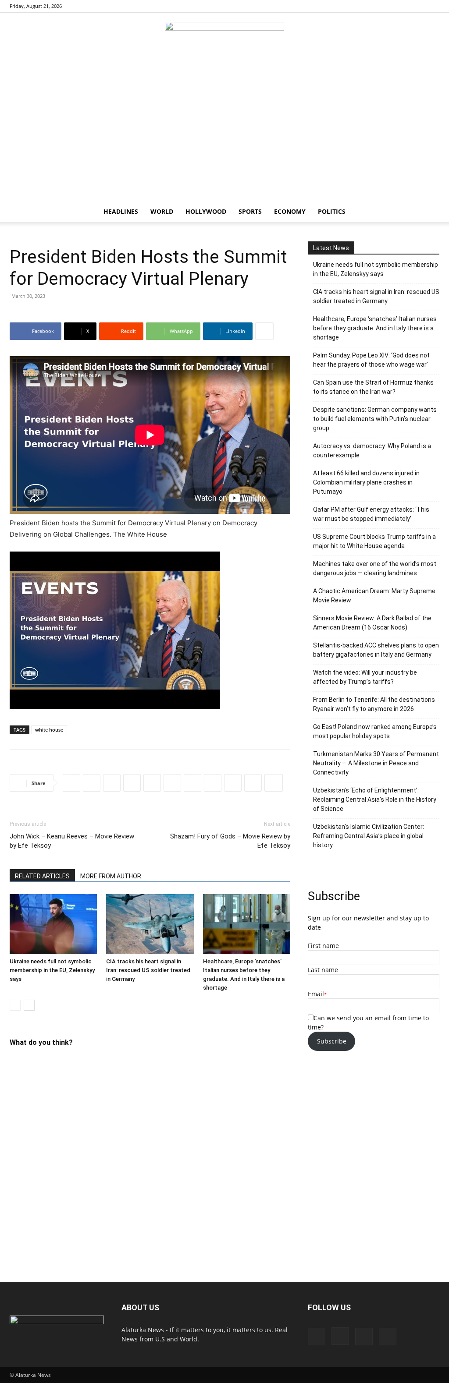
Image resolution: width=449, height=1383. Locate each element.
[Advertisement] (224, 135)
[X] (432, 6)
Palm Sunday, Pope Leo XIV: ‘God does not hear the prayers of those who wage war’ (371, 360)
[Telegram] (172, 783)
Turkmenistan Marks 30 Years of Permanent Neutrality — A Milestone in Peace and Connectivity (376, 763)
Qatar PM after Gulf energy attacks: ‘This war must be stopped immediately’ (371, 514)
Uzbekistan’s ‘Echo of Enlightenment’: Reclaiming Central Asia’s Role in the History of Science (374, 799)
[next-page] (29, 1005)
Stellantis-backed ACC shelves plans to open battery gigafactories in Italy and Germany (376, 650)
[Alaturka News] (224, 41)
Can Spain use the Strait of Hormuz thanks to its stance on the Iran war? (373, 387)
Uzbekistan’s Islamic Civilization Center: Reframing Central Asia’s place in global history (368, 836)
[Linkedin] (152, 783)
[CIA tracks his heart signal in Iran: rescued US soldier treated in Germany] (149, 924)
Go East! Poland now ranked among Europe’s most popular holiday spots (375, 731)
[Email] (253, 783)
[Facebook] (389, 6)
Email (316, 994)
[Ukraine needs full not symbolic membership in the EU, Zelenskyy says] (53, 924)
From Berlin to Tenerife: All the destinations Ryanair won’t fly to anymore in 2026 (374, 704)
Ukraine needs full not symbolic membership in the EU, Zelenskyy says (52, 970)
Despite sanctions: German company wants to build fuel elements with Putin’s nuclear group (375, 419)
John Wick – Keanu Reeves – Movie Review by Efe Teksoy (72, 840)
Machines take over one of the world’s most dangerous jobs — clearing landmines (374, 568)
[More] (264, 331)
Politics (332, 211)
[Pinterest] (418, 6)
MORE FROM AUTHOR (110, 876)
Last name (323, 970)
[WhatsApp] (132, 783)
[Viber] (192, 783)
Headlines (120, 211)
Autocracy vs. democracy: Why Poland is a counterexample (372, 450)
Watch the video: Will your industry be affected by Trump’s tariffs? (365, 677)
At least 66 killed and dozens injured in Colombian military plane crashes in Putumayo (366, 482)
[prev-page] (15, 1005)
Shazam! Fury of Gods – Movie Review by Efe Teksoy (230, 840)
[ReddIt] (112, 783)
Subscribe (331, 1041)
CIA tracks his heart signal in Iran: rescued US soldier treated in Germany (148, 970)
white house (49, 729)
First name (323, 945)
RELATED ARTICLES (42, 876)
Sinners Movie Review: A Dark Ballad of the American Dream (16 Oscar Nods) (372, 623)
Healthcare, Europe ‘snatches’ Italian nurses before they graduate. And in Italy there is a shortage (375, 328)
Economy (290, 211)
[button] (428, 212)
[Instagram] (403, 6)
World (161, 211)
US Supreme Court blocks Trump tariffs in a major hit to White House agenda (374, 541)
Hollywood (205, 211)
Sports (250, 211)
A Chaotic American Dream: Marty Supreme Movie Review (374, 595)
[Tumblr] (233, 783)
